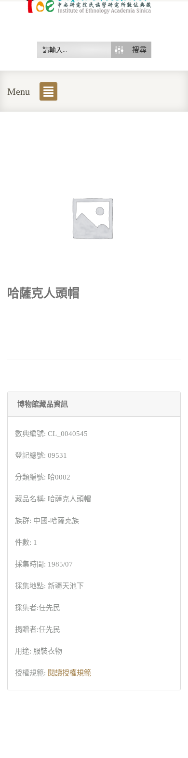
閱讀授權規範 (69, 673)
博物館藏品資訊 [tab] (42, 404)
